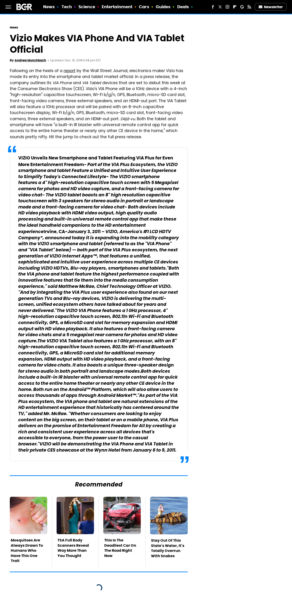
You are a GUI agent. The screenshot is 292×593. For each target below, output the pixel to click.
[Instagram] (227, 7)
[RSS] (249, 7)
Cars (144, 6)
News (49, 6)
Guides (163, 6)
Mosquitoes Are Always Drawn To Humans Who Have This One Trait (27, 550)
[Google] (242, 7)
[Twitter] (220, 7)
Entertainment (117, 6)
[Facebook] (213, 7)
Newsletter (273, 7)
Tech (67, 6)
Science (86, 6)
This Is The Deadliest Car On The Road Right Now (120, 548)
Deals (183, 6)
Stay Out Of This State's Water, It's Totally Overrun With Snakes (167, 548)
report (70, 71)
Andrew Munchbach (30, 60)
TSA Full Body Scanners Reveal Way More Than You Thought (73, 548)
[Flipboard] (235, 7)
